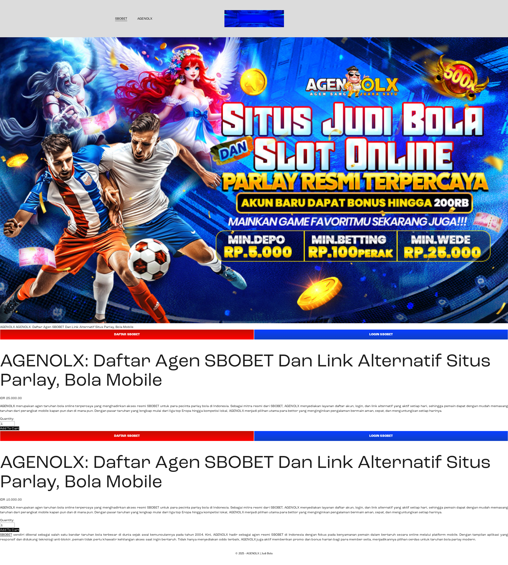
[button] (9, 428)
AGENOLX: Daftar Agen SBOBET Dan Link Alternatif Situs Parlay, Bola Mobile (74, 327)
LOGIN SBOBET (381, 334)
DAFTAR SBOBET (127, 334)
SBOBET (121, 18)
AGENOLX (144, 18)
